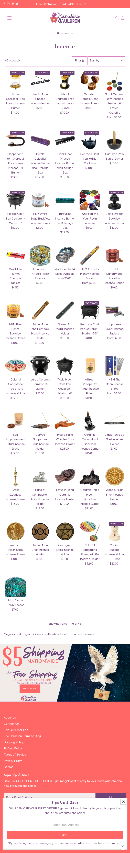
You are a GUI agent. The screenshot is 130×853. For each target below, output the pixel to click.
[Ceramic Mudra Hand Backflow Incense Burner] (90, 421)
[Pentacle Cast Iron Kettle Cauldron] (90, 140)
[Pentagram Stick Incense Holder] (65, 531)
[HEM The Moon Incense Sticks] (114, 366)
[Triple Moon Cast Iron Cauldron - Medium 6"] (65, 366)
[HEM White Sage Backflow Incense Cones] (40, 200)
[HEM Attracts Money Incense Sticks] (90, 255)
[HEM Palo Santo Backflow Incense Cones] (15, 310)
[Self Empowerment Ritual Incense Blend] (15, 421)
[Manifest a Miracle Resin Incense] (40, 255)
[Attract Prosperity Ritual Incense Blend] (90, 366)
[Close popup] (123, 802)
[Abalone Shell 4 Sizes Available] (65, 255)
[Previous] (39, 4)
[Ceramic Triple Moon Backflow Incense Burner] (90, 476)
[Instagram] (8, 4)
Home (60, 33)
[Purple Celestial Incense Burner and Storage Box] (40, 140)
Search (8, 767)
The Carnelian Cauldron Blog (22, 736)
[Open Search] (116, 18)
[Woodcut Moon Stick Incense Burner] (15, 531)
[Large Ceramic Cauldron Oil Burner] (40, 366)
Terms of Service (15, 754)
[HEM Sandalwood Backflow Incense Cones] (114, 255)
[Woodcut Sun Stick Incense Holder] (114, 476)
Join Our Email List (16, 730)
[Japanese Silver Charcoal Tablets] (114, 310)
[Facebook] (4, 4)
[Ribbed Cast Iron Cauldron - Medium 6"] (15, 200)
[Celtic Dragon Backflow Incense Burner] (114, 200)
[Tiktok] (17, 4)
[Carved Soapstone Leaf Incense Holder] (40, 421)
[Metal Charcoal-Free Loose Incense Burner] (65, 80)
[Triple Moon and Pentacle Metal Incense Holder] (40, 310)
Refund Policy (13, 748)
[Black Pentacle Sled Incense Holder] (114, 421)
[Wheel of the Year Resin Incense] (90, 200)
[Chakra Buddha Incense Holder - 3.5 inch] (114, 531)
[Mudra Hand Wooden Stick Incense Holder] (65, 421)
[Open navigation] (19, 18)
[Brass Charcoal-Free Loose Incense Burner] (15, 80)
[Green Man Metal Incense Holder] (65, 310)
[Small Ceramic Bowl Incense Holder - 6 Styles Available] (114, 80)
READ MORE (29, 688)
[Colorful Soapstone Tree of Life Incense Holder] (15, 366)
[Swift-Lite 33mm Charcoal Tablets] (15, 255)
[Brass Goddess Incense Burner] (15, 476)
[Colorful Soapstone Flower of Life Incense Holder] (90, 531)
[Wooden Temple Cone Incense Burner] (90, 80)
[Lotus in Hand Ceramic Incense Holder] (65, 476)
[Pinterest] (13, 4)
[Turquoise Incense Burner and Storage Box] (65, 200)
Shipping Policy (13, 742)
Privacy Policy (13, 761)
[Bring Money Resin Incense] (15, 586)
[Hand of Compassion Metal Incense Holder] (40, 476)
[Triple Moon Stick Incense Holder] (40, 531)
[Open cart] (122, 18)
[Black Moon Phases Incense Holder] (40, 80)
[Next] (91, 4)
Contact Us (11, 723)
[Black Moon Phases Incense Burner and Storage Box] (65, 140)
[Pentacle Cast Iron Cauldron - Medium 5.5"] (90, 310)
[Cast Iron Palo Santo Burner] (114, 140)
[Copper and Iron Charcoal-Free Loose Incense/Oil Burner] (15, 140)
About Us (10, 717)
